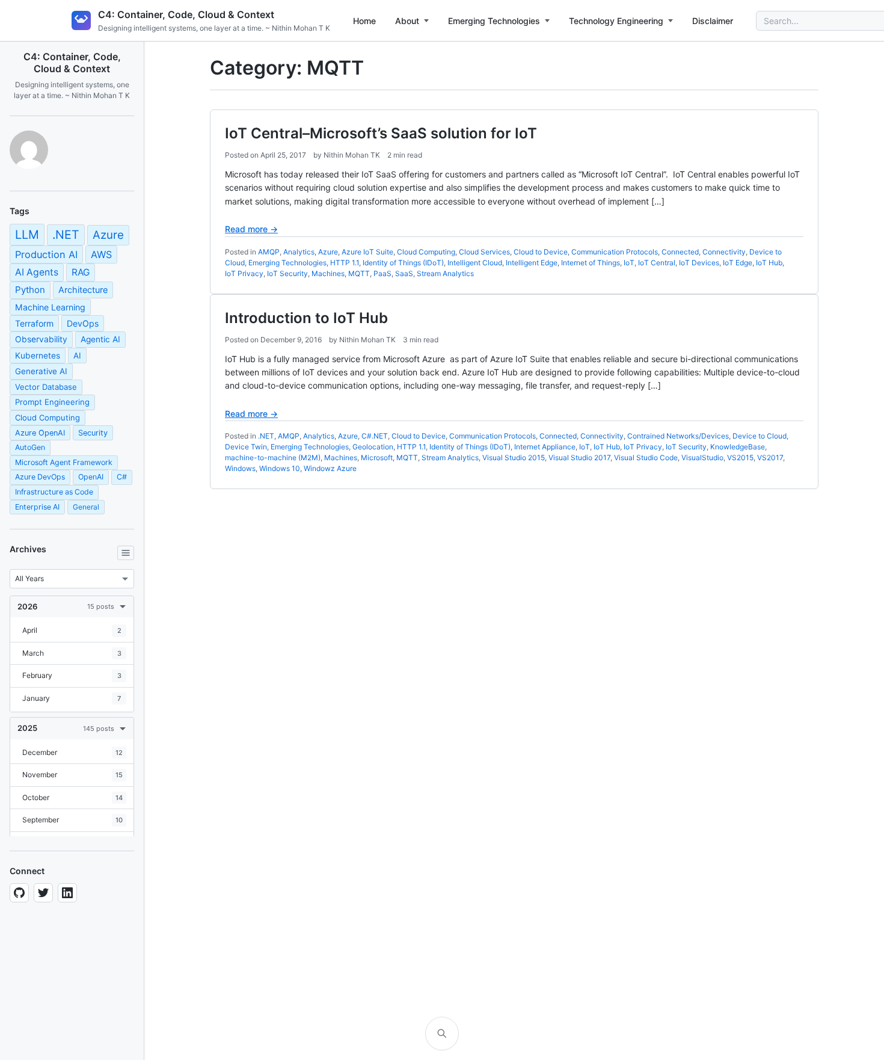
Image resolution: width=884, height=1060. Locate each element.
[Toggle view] (125, 553)
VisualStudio (702, 457)
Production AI (46, 254)
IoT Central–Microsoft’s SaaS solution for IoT (381, 133)
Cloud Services (484, 251)
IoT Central (656, 262)
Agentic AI (100, 339)
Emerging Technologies (494, 21)
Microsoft (377, 457)
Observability (41, 339)
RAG (81, 272)
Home (364, 21)
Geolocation (372, 446)
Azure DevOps (40, 476)
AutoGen (30, 447)
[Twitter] (43, 892)
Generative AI (41, 371)
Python (30, 289)
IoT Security (287, 273)
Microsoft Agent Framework (63, 462)
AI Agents (36, 272)
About (407, 21)
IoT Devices (699, 262)
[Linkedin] (67, 892)
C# (122, 476)
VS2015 (740, 457)
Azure (108, 235)
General (86, 506)
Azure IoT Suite (367, 251)
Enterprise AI (37, 506)
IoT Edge (737, 262)
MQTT (359, 273)
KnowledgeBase (737, 446)
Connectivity (724, 251)
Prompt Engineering (52, 402)
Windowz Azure (330, 468)
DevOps (83, 323)
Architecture (83, 290)
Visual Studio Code (646, 457)
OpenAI (90, 476)
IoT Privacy (244, 273)
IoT (629, 262)
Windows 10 (279, 468)
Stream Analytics (445, 273)
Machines (328, 273)
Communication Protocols (614, 251)
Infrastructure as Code (54, 491)
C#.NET (374, 435)
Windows (240, 468)
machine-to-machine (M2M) (273, 457)
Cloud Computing (47, 417)
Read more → (251, 229)
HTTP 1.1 (344, 262)
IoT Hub (769, 262)
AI (77, 355)
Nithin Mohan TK (352, 154)
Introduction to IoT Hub (306, 318)
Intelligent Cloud (474, 262)
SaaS (404, 273)
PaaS (382, 273)
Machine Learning (50, 307)
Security (93, 432)
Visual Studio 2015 (513, 457)
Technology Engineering (616, 21)
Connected (680, 251)
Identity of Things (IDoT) (403, 262)
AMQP (269, 251)
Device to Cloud (759, 435)
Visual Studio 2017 (579, 457)
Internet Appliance (545, 446)
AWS (101, 254)
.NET (65, 234)
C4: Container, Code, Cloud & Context (186, 14)
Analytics (299, 251)
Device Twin (246, 446)
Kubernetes (37, 355)
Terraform (34, 323)
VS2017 (770, 457)
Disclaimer (712, 21)
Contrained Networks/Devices (678, 435)
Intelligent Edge (531, 262)
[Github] (19, 892)
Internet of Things (590, 262)
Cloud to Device (541, 251)
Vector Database (46, 387)
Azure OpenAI (40, 432)
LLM (27, 234)
